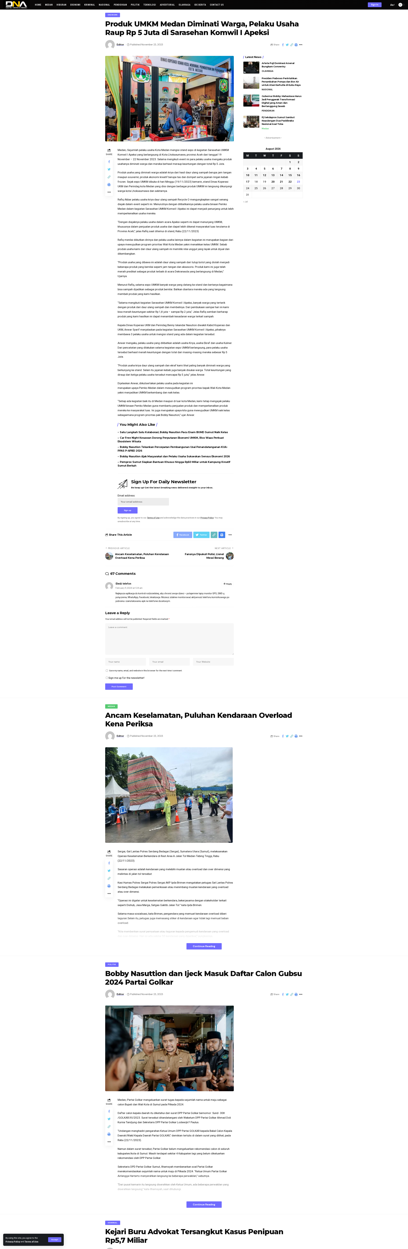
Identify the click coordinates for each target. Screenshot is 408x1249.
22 (290, 181)
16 (298, 175)
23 (298, 181)
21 (281, 181)
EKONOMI (112, 15)
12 (264, 175)
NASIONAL (267, 89)
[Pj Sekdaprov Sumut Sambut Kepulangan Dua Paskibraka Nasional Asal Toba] (251, 122)
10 (247, 175)
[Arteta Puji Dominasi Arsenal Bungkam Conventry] (251, 68)
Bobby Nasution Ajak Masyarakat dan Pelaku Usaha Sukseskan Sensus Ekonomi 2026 (175, 456)
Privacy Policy (13, 1241)
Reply (229, 584)
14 (281, 175)
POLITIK (112, 964)
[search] (386, 4)
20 (273, 181)
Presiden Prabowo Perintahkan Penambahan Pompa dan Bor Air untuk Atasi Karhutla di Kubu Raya (281, 81)
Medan (265, 128)
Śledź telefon (123, 583)
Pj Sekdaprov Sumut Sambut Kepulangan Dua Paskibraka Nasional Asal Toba (278, 120)
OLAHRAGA (267, 71)
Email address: (126, 495)
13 (273, 175)
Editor (120, 44)
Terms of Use (31, 1241)
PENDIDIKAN (268, 110)
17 (247, 181)
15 (290, 175)
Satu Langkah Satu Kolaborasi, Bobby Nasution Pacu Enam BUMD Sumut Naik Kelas (174, 432)
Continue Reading (204, 946)
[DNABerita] (16, 5)
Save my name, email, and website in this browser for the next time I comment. (145, 670)
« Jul (245, 201)
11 (256, 175)
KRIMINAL (113, 1223)
